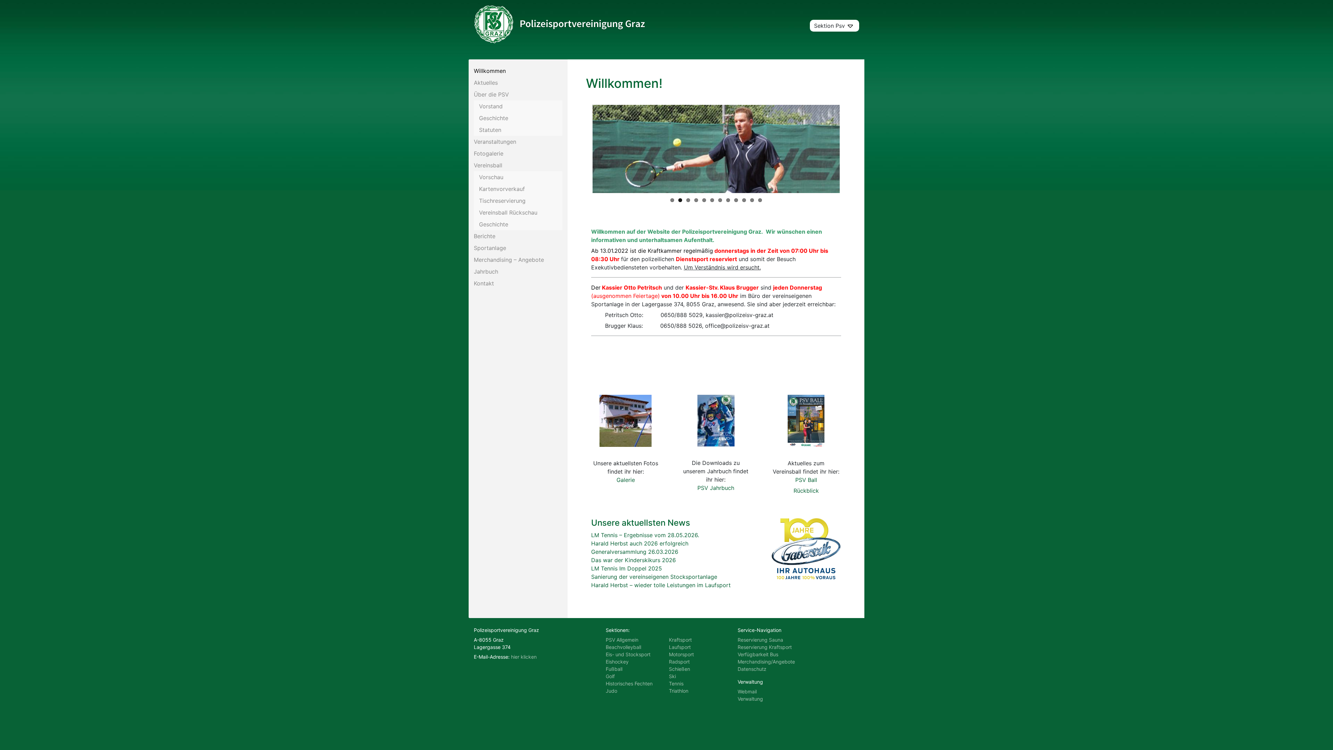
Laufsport (680, 647)
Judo (611, 691)
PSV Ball (806, 479)
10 (744, 200)
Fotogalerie (488, 153)
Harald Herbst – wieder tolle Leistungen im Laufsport (661, 585)
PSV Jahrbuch (715, 487)
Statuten (490, 129)
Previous (582, 149)
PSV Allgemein (622, 640)
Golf (610, 676)
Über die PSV (491, 94)
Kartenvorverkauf (502, 188)
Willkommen (490, 70)
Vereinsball (488, 165)
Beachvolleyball (623, 647)
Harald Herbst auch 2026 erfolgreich (639, 543)
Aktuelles (486, 82)
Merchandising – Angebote (509, 259)
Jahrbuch (486, 271)
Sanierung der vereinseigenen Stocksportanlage (654, 576)
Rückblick (806, 490)
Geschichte (493, 118)
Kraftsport (680, 640)
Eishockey (617, 662)
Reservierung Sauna (760, 640)
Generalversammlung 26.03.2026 (634, 551)
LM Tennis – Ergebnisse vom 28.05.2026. (645, 535)
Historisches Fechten (629, 683)
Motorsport (681, 654)
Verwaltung (750, 699)
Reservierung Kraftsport (765, 647)
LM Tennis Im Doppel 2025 (626, 568)
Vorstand (491, 106)
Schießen (679, 669)
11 (752, 200)
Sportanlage (490, 247)
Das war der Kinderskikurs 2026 (633, 560)
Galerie (626, 479)
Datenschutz (752, 669)
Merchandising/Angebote (766, 662)
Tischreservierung (502, 200)
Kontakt (484, 283)
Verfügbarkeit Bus (758, 654)
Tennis (676, 683)
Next (850, 149)
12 (760, 200)
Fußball (614, 669)
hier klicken (524, 657)
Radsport (679, 662)
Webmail (747, 691)
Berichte (484, 236)
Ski (672, 676)
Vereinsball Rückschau (508, 212)
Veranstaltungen (495, 141)
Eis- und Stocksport (628, 654)
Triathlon (678, 691)
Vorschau (491, 177)
